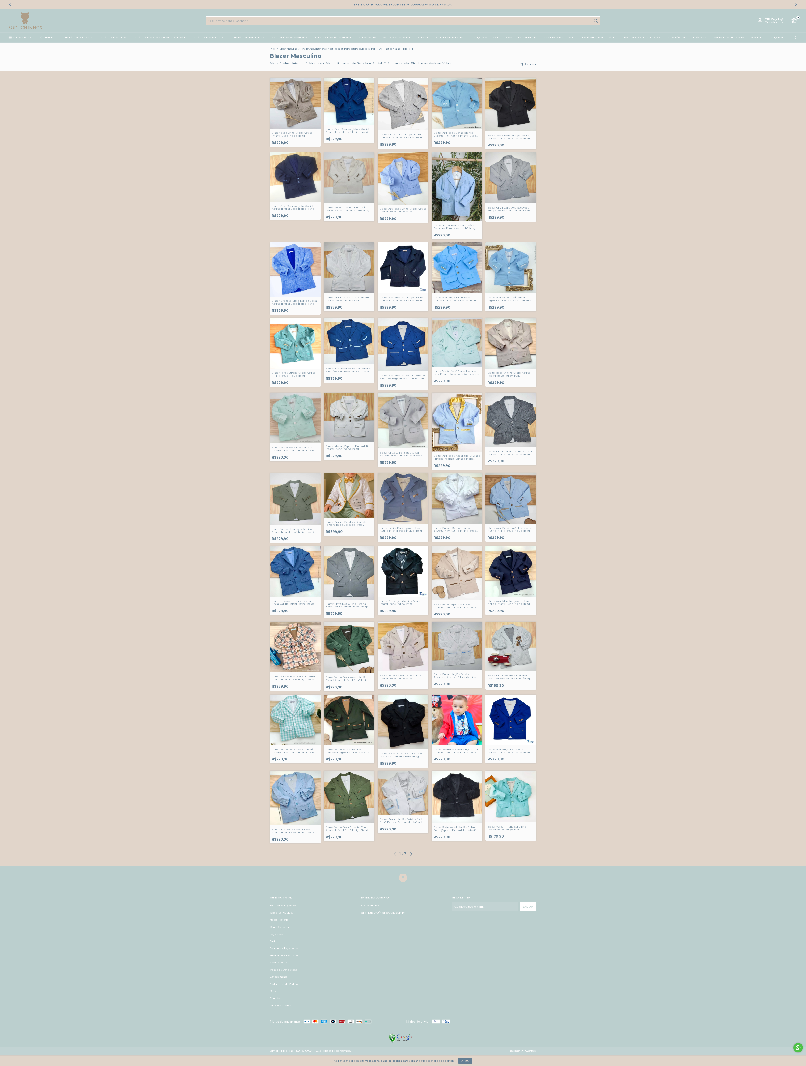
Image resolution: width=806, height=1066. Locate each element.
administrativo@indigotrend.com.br (383, 912)
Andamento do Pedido (284, 984)
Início (49, 37)
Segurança (276, 934)
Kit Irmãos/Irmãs (396, 37)
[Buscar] (595, 21)
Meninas (699, 37)
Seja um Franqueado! (283, 905)
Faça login (777, 19)
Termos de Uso (279, 962)
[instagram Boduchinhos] (403, 878)
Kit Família (367, 37)
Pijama (756, 37)
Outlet (274, 991)
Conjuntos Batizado (78, 37)
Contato (275, 998)
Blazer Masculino (450, 37)
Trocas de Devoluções (283, 969)
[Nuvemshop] (523, 1051)
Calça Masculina (485, 37)
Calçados (776, 37)
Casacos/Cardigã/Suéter (641, 37)
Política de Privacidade (284, 955)
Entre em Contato (281, 1005)
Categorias (22, 37)
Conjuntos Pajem (114, 37)
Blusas (423, 37)
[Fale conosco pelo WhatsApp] (798, 1047)
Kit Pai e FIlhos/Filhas (289, 37)
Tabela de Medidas (281, 912)
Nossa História (279, 919)
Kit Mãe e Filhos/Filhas (333, 37)
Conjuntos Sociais (208, 37)
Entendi (465, 1060)
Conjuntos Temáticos (248, 37)
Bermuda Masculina (521, 37)
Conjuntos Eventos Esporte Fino (161, 37)
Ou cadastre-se (774, 22)
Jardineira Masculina (597, 37)
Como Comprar (279, 926)
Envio (273, 941)
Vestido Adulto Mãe (728, 37)
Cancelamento (279, 976)
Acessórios (677, 37)
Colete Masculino (558, 37)
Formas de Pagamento (284, 948)
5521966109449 (370, 905)
